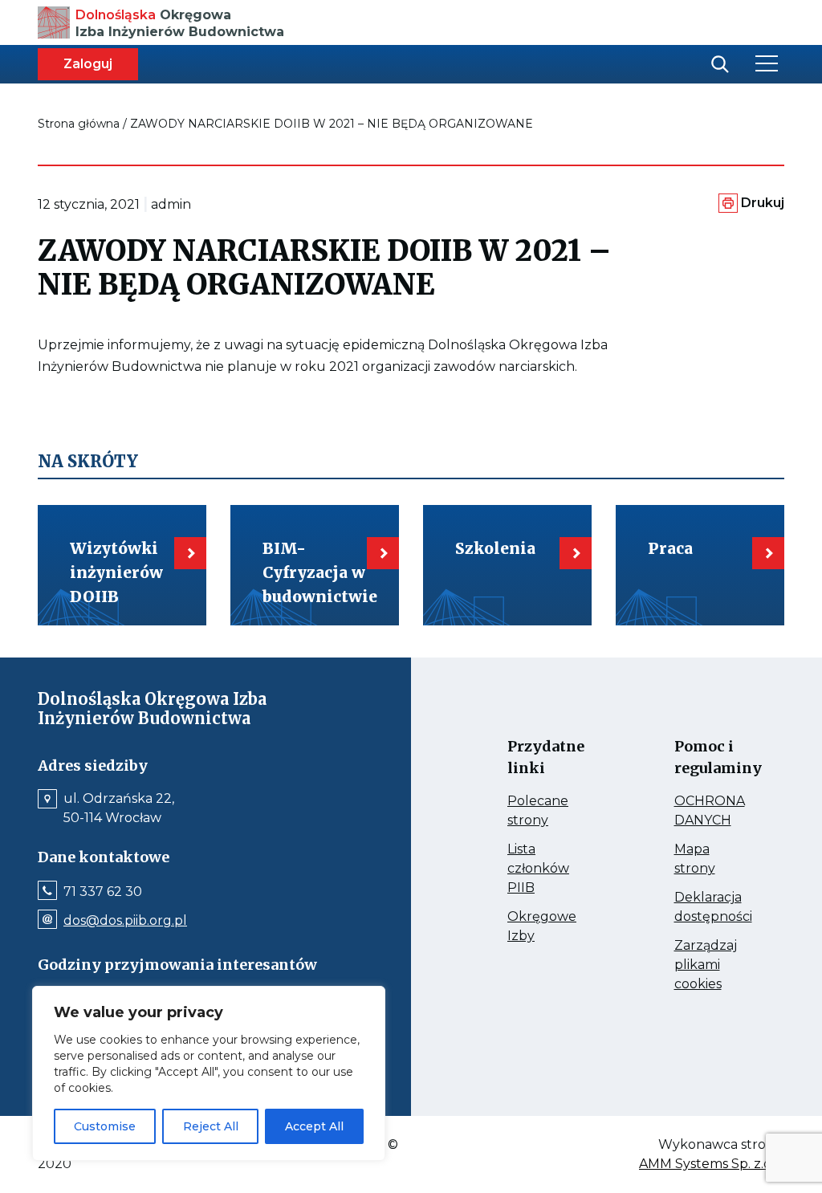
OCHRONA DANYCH (713, 811)
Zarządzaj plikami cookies (713, 966)
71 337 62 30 (102, 892)
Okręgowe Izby (546, 927)
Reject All (210, 1126)
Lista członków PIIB (546, 869)
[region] (208, 1073)
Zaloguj (87, 63)
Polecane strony (546, 811)
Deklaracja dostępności (713, 908)
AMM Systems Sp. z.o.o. (711, 1164)
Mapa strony (713, 859)
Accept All (314, 1126)
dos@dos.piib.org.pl (125, 920)
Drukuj (762, 202)
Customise (105, 1126)
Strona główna (79, 123)
